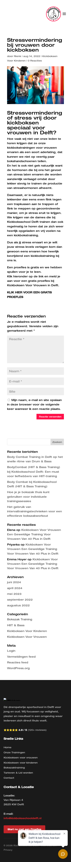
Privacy (8, 850)
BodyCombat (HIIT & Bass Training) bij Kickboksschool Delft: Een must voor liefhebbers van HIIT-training (33, 471)
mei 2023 (14, 593)
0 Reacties (35, 60)
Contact (9, 777)
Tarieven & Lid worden (18, 772)
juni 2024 (14, 582)
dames (40, 217)
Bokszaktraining (14, 767)
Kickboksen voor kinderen (21, 762)
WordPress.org (18, 668)
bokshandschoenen (22, 161)
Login (11, 650)
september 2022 (20, 599)
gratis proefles (39, 280)
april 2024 (14, 588)
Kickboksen (15, 285)
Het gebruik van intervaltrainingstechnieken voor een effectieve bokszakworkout (34, 511)
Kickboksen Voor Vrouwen (27, 636)
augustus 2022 (18, 605)
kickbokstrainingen (21, 147)
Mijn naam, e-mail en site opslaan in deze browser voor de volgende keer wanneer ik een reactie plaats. (34, 404)
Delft (35, 221)
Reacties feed (17, 662)
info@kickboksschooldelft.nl (22, 818)
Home (7, 747)
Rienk (17, 56)
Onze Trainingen (14, 752)
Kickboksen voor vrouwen (21, 757)
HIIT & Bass (15, 625)
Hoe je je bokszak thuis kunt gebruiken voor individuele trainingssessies (28, 496)
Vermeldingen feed (21, 656)
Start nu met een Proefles (24, 829)
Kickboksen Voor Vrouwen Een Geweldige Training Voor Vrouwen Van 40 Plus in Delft (34, 534)
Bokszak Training (19, 619)
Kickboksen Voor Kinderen (27, 631)
